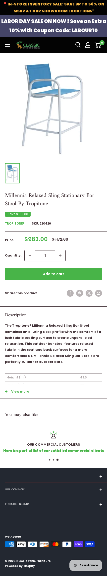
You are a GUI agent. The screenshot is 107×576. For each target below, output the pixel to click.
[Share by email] (98, 293)
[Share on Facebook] (70, 293)
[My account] (87, 45)
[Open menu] (7, 45)
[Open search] (78, 45)
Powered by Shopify (20, 566)
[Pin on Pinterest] (79, 293)
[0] (98, 45)
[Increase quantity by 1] (60, 255)
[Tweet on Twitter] (89, 293)
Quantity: (13, 255)
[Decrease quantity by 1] (30, 255)
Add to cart (53, 273)
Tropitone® (15, 223)
